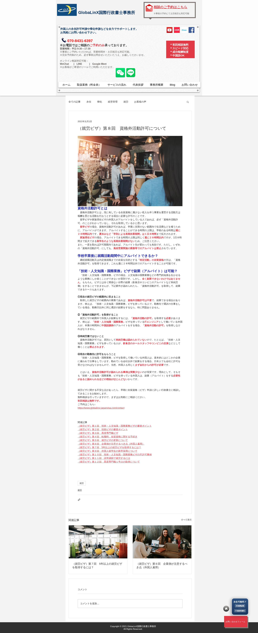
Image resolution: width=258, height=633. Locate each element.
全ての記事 (74, 101)
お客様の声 (140, 101)
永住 (88, 101)
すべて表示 (186, 519)
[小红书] (177, 30)
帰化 (99, 101)
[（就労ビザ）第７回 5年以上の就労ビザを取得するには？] (98, 541)
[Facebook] (191, 30)
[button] (187, 102)
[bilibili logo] (184, 30)
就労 (125, 101)
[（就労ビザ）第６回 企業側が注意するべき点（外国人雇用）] (162, 541)
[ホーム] (226, 609)
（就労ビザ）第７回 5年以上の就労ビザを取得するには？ (97, 565)
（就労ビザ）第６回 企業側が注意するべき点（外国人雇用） (161, 565)
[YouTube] (169, 30)
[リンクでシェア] (79, 499)
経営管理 (113, 101)
